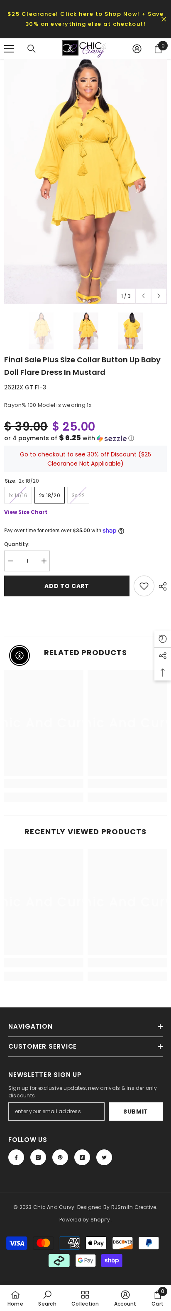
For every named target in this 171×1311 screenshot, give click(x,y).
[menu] (9, 49)
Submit (135, 1111)
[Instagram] (38, 1157)
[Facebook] (16, 1157)
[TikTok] (82, 1157)
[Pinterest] (60, 1157)
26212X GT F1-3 (25, 387)
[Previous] (143, 296)
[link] (43, 783)
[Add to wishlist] (144, 586)
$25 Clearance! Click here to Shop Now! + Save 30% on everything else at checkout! (85, 19)
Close (164, 19)
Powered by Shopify (84, 1219)
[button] (85, 438)
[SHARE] (160, 586)
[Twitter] (104, 1157)
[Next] (158, 296)
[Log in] (137, 48)
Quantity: (16, 544)
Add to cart (66, 586)
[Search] (32, 49)
